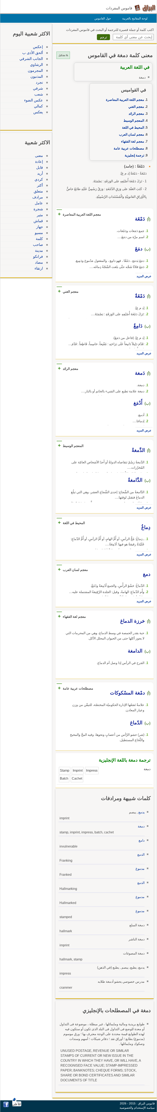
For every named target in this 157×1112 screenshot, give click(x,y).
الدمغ (141, 854)
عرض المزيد (144, 276)
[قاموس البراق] (145, 8)
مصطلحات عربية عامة (129, 148)
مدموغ (140, 868)
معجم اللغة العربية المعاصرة (125, 99)
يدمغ (141, 812)
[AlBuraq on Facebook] (6, 1106)
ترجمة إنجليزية (134, 155)
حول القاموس (102, 18)
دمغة (141, 826)
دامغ (142, 840)
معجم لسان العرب (131, 134)
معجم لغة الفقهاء (132, 141)
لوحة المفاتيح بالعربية (134, 18)
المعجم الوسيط (133, 120)
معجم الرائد (136, 113)
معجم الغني (136, 106)
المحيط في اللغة (133, 127)
